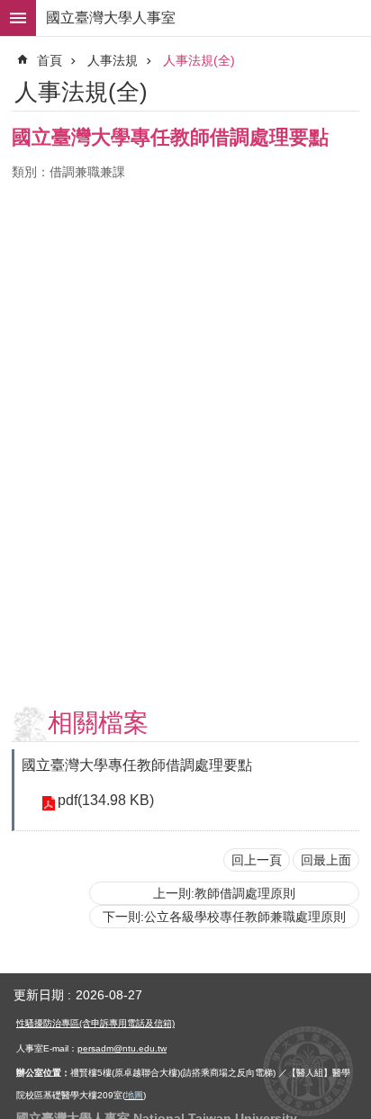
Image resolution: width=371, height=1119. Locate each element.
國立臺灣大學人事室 (111, 17)
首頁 (49, 60)
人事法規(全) (199, 60)
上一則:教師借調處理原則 (224, 893)
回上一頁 (256, 860)
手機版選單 (18, 18)
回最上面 (326, 860)
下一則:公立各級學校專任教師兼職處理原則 (224, 916)
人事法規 (112, 60)
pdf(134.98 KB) (106, 800)
